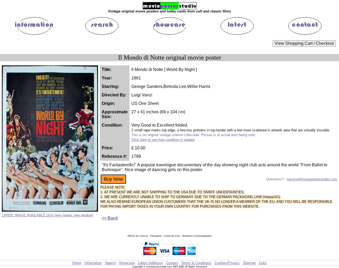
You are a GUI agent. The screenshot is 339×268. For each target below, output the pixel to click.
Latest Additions (150, 263)
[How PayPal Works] (169, 257)
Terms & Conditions (196, 263)
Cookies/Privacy (227, 263)
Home (76, 263)
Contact (172, 263)
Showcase (127, 263)
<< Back (110, 218)
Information (93, 263)
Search (110, 263)
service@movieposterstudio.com (312, 179)
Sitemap (249, 263)
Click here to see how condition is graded (162, 140)
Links (263, 263)
